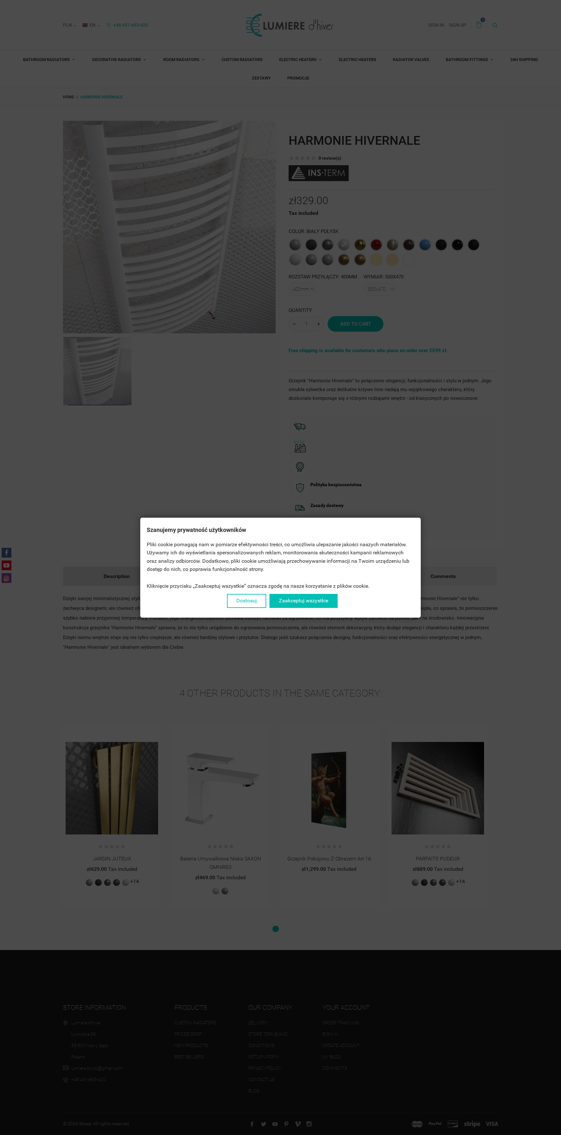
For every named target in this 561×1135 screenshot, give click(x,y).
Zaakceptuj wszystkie (303, 601)
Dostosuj (246, 601)
